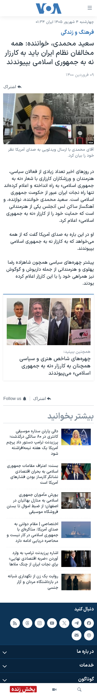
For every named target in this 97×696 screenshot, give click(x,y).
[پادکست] (89, 635)
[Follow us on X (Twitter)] (64, 623)
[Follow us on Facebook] (89, 623)
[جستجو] (79, 689)
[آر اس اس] (15, 623)
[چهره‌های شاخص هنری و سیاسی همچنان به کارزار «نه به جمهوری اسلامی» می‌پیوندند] (49, 321)
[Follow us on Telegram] (76, 623)
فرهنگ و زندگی (77, 32)
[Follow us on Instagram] (39, 623)
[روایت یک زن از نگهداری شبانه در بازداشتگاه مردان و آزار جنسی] (76, 582)
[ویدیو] (54, 689)
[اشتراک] (76, 635)
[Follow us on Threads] (27, 623)
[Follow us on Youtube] (52, 623)
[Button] (12, 86)
